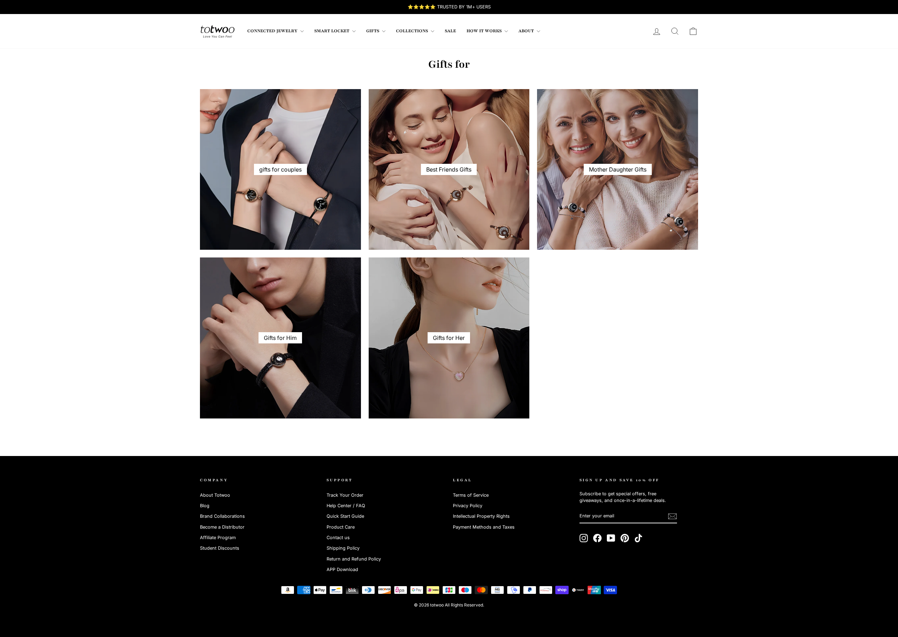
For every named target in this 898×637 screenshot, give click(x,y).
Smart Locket (332, 31)
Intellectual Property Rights (481, 516)
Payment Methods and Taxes (484, 527)
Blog (204, 505)
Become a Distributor (222, 527)
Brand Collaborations (222, 516)
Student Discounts (219, 548)
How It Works (485, 31)
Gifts (373, 31)
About (526, 31)
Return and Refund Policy (354, 559)
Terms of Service (471, 495)
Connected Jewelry (273, 31)
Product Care (341, 527)
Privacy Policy (467, 505)
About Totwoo (215, 495)
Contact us (338, 537)
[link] (217, 31)
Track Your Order (345, 495)
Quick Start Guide (345, 516)
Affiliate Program (218, 537)
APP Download (342, 569)
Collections (412, 31)
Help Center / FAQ (346, 505)
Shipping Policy (343, 548)
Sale (450, 31)
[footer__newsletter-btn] (672, 516)
